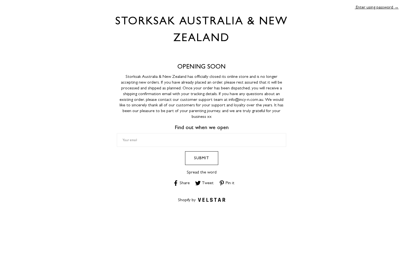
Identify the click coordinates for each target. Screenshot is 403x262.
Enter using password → (377, 7)
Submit (201, 158)
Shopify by (187, 199)
